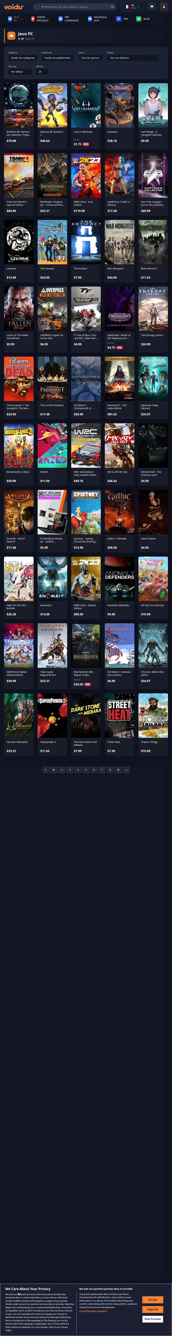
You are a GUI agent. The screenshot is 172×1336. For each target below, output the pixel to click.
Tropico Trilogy (149, 742)
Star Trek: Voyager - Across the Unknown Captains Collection (152, 204)
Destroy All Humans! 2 (51, 133)
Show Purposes (152, 1319)
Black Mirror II (149, 268)
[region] (86, 1309)
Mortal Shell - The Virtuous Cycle (151, 473)
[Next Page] (126, 770)
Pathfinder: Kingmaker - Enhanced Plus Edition (51, 204)
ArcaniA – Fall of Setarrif (16, 540)
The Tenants (47, 268)
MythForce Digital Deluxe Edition (17, 673)
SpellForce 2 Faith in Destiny (119, 203)
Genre (81, 52)
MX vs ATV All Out (117, 471)
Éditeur (110, 52)
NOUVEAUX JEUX (100, 19)
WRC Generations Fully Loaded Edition (85, 473)
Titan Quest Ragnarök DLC (48, 673)
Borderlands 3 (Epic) (18, 471)
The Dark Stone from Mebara (85, 743)
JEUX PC (16, 19)
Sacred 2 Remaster (17, 742)
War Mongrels (115, 268)
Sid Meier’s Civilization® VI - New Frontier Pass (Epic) (84, 410)
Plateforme (47, 52)
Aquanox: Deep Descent (149, 407)
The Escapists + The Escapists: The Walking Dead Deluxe (18, 408)
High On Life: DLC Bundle (17, 607)
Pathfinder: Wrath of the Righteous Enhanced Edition (119, 338)
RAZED (44, 471)
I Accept (152, 1299)
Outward (112, 131)
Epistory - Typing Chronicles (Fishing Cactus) (84, 541)
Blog (146, 18)
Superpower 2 (48, 742)
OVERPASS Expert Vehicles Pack (52, 337)
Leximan (11, 268)
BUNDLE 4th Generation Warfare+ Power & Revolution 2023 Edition (18, 136)
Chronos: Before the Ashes (152, 673)
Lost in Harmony (83, 131)
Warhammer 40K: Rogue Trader (84, 673)
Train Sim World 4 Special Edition (17, 203)
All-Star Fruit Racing (152, 605)
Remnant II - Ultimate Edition (117, 407)
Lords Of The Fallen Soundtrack (18, 337)
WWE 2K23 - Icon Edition (83, 203)
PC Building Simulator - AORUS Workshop (51, 541)
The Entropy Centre (152, 335)
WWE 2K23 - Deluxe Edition (85, 607)
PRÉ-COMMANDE (72, 19)
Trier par (12, 66)
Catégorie (12, 52)
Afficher (39, 66)
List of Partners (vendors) (93, 1311)
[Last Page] (118, 770)
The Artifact (80, 268)
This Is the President (51, 405)
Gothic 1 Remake (117, 538)
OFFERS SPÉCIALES (43, 19)
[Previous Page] (45, 770)
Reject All (152, 1309)
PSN (125, 18)
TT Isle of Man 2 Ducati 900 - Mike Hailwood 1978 (85, 338)
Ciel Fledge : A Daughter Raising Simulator (151, 134)
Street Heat (114, 742)
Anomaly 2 (46, 605)
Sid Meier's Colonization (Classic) (119, 673)
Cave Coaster (148, 538)
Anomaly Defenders (119, 605)
